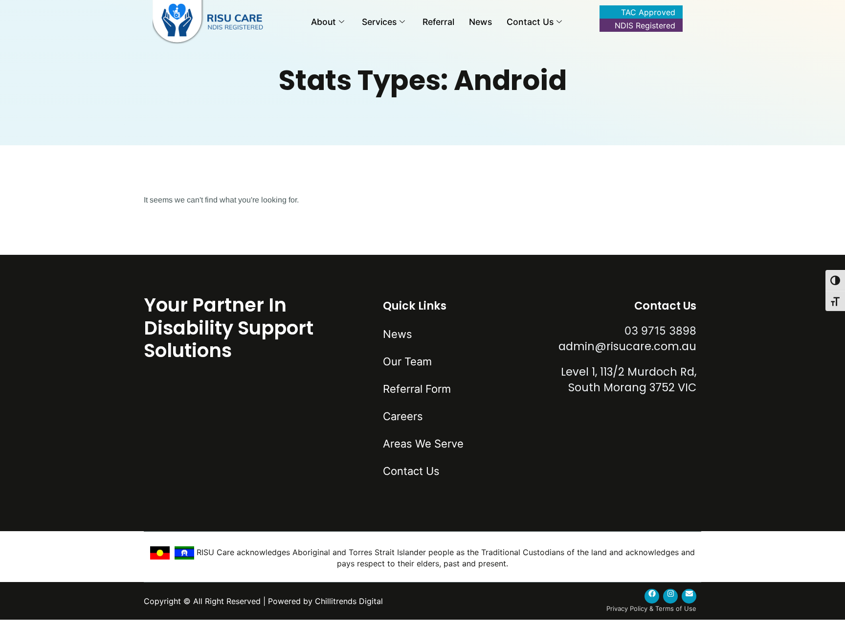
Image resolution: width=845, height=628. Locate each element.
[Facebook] (652, 596)
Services (379, 22)
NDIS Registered (645, 25)
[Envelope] (689, 596)
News (480, 22)
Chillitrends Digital (349, 601)
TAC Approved (648, 12)
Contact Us (530, 22)
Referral (438, 22)
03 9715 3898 (660, 330)
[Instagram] (670, 596)
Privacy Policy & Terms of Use (651, 608)
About (323, 22)
